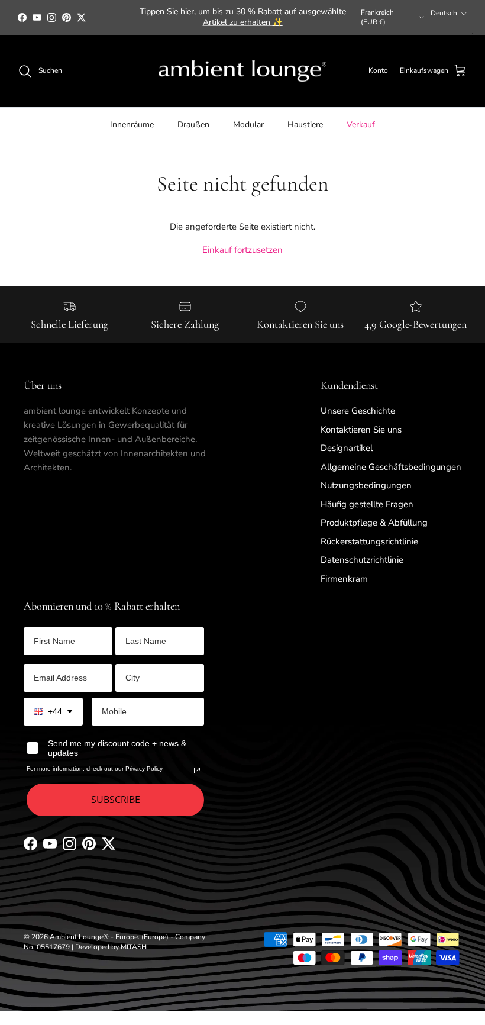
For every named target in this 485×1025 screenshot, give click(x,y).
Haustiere (305, 124)
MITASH (134, 947)
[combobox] (53, 712)
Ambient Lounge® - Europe (94, 937)
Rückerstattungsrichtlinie (369, 541)
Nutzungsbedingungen (366, 485)
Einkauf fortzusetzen (242, 250)
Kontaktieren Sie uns (361, 430)
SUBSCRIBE (115, 799)
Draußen (193, 124)
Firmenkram (344, 579)
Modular (248, 124)
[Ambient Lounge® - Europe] (242, 71)
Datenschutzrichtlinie (362, 560)
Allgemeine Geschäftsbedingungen (391, 467)
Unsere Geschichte (358, 411)
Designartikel (347, 448)
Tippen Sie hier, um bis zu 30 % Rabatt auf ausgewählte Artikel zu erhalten (243, 17)
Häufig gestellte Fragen (367, 504)
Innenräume (132, 124)
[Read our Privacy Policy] (197, 770)
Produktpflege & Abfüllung (374, 522)
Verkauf (361, 124)
